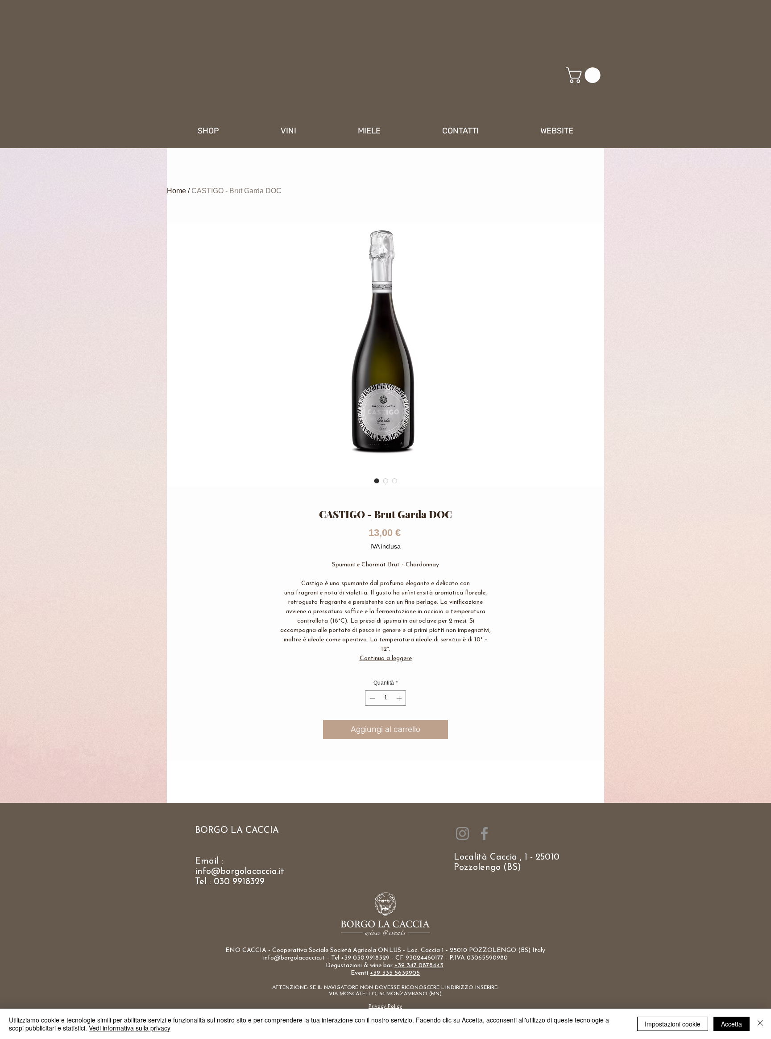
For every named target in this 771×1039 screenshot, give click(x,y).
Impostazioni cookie (673, 1023)
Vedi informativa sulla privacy (129, 1027)
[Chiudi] (760, 1024)
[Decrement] (371, 698)
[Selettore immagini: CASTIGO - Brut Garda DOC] (376, 480)
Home (176, 191)
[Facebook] (484, 833)
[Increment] (400, 698)
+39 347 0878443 (419, 965)
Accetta (731, 1023)
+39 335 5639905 (395, 973)
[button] (585, 75)
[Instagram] (462, 833)
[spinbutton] (385, 698)
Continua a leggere (386, 658)
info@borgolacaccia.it (239, 871)
